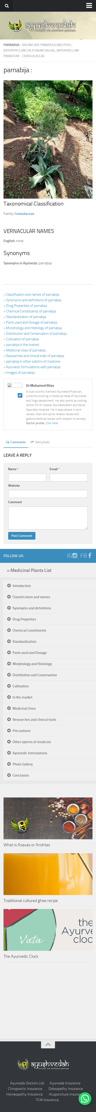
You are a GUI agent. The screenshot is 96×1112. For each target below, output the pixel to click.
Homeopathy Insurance (24, 1094)
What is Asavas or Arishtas (26, 844)
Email (55, 469)
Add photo (42, 442)
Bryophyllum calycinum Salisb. (29, 50)
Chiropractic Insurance (25, 1088)
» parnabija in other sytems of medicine (31, 361)
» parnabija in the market (21, 345)
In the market (22, 697)
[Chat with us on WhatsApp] (85, 1098)
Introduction (22, 586)
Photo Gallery (23, 764)
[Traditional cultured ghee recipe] (48, 874)
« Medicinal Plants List (29, 570)
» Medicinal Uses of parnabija (24, 350)
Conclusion (21, 775)
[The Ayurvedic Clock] (48, 930)
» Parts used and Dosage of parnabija (30, 322)
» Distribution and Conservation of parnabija (34, 333)
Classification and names (31, 597)
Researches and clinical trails (34, 720)
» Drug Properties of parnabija (25, 306)
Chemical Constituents (29, 630)
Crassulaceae (33, 56)
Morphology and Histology (32, 664)
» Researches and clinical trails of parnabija (33, 356)
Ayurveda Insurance (65, 1083)
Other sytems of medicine (32, 742)
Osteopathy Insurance (65, 1088)
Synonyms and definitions (32, 608)
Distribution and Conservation (35, 675)
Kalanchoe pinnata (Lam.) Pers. (47, 45)
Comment (15, 502)
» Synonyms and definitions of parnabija (32, 300)
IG (69, 555)
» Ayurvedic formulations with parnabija (31, 367)
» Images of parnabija (18, 373)
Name (13, 469)
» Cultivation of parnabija (21, 339)
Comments (18, 442)
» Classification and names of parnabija (31, 294)
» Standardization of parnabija (24, 317)
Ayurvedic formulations (30, 753)
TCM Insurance (47, 1100)
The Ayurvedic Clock (20, 956)
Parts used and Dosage (30, 653)
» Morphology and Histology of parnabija (32, 328)
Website (14, 486)
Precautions (22, 731)
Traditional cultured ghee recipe (30, 900)
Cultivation (21, 686)
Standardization (24, 642)
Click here (52, 423)
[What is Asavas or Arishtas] (48, 818)
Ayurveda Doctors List (27, 1083)
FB (83, 555)
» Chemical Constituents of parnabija (29, 311)
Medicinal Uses (24, 708)
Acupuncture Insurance (67, 1094)
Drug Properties (24, 619)
